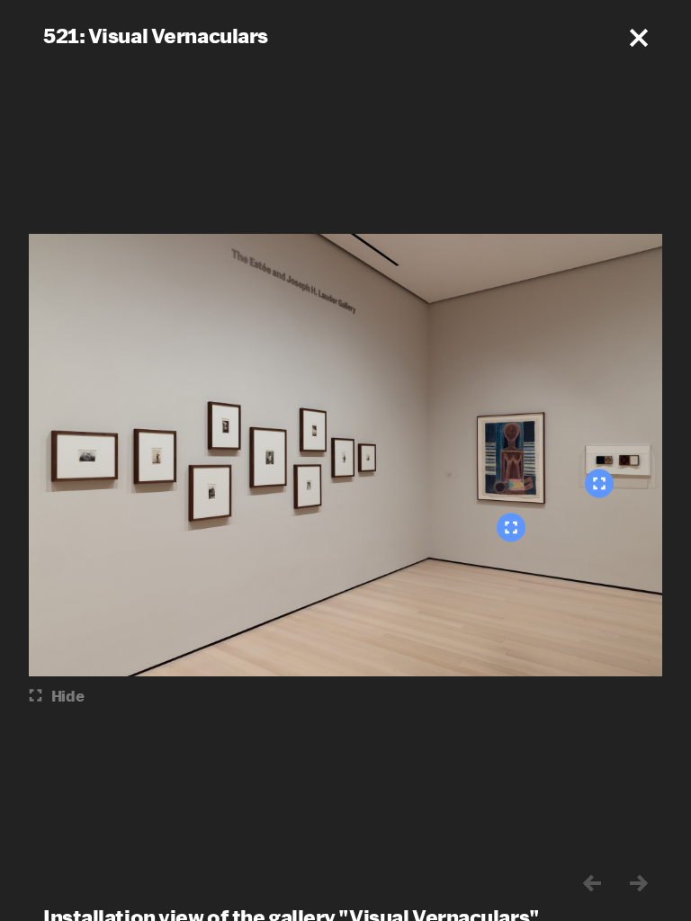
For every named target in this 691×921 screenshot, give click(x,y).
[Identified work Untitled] (599, 483)
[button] (639, 38)
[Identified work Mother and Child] (511, 528)
